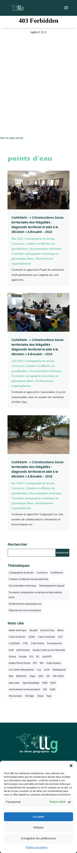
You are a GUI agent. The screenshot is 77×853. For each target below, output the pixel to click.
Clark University (46, 637)
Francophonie (54, 643)
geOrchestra (23, 650)
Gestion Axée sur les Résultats (49, 650)
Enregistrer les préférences (38, 838)
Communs (17, 243)
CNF (60, 637)
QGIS (53, 683)
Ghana (12, 656)
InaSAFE (47, 656)
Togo (49, 696)
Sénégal (29, 696)
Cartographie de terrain (40, 238)
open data (14, 683)
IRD (42, 663)
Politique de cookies (36, 847)
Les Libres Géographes (21, 669)
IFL (37, 656)
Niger (33, 676)
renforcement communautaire (24, 689)
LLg (39, 669)
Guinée (23, 656)
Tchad (40, 696)
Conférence (56, 572)
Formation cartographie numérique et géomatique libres (35, 595)
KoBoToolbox (54, 663)
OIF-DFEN (58, 676)
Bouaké (33, 630)
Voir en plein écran (11, 137)
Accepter (38, 816)
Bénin (60, 630)
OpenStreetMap (30, 683)
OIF (48, 676)
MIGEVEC (21, 676)
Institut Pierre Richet (19, 663)
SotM (52, 689)
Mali (11, 676)
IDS (31, 656)
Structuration (15, 696)
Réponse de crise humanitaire (25, 610)
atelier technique (18, 630)
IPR (35, 663)
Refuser (38, 827)
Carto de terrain (17, 637)
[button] (71, 766)
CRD (25, 643)
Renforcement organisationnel (25, 604)
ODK (40, 676)
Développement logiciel (52, 585)
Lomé (47, 669)
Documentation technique (45, 248)
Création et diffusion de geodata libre (28, 579)
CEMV (31, 637)
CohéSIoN (14, 643)
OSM (44, 683)
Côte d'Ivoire (37, 643)
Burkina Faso (47, 630)
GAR (11, 650)
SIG (45, 689)
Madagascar (59, 669)
